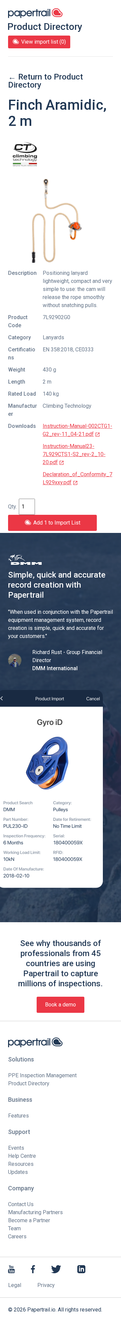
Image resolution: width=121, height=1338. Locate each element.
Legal (14, 1285)
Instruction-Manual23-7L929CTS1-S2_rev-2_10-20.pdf (74, 454)
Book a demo (60, 1004)
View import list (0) (43, 42)
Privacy (46, 1285)
